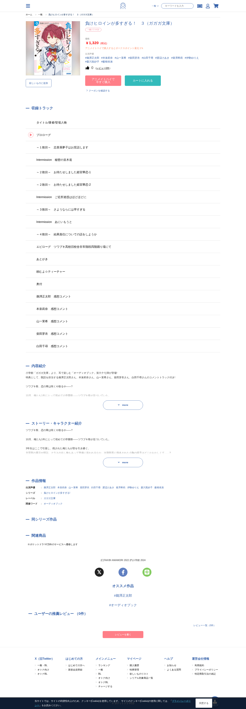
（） (103, 68)
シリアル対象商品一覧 (141, 678)
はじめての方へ (76, 665)
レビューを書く (123, 634)
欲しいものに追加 (38, 83)
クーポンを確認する (99, 90)
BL (99, 673)
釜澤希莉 (120, 487)
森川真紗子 (147, 487)
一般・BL (42, 665)
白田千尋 (95, 487)
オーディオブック (53, 503)
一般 (100, 669)
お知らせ (171, 665)
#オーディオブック (123, 605)
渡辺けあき (108, 487)
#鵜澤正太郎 (123, 595)
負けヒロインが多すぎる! (57, 493)
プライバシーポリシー (206, 669)
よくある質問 (174, 669)
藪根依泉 (159, 487)
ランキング (104, 665)
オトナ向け (43, 669)
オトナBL (42, 673)
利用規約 (199, 665)
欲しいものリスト (139, 673)
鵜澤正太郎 (49, 487)
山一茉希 (73, 487)
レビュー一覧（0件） (204, 625)
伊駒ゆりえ (133, 487)
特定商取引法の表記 (205, 673)
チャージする (105, 686)
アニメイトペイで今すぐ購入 (103, 81)
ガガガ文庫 (49, 498)
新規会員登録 (75, 669)
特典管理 (134, 669)
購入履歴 (134, 665)
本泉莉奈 (62, 487)
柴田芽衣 (84, 487)
